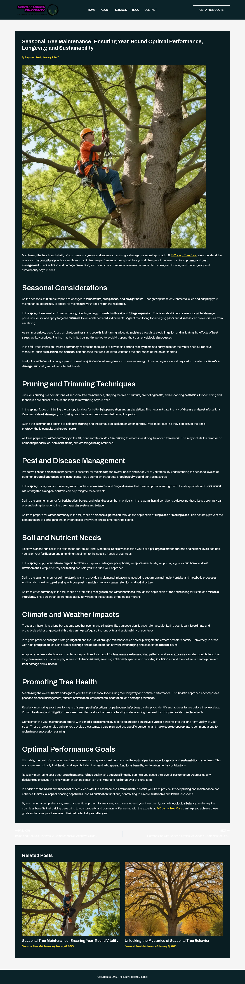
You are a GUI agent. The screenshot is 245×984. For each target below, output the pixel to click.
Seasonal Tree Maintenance (38, 946)
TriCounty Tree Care (184, 255)
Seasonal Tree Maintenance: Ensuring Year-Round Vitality (70, 941)
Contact (151, 9)
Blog (135, 9)
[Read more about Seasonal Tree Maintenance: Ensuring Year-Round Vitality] (71, 899)
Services (121, 9)
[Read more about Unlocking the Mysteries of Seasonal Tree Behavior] (174, 899)
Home (91, 9)
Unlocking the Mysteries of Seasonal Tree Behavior (167, 941)
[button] (211, 9)
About (105, 9)
